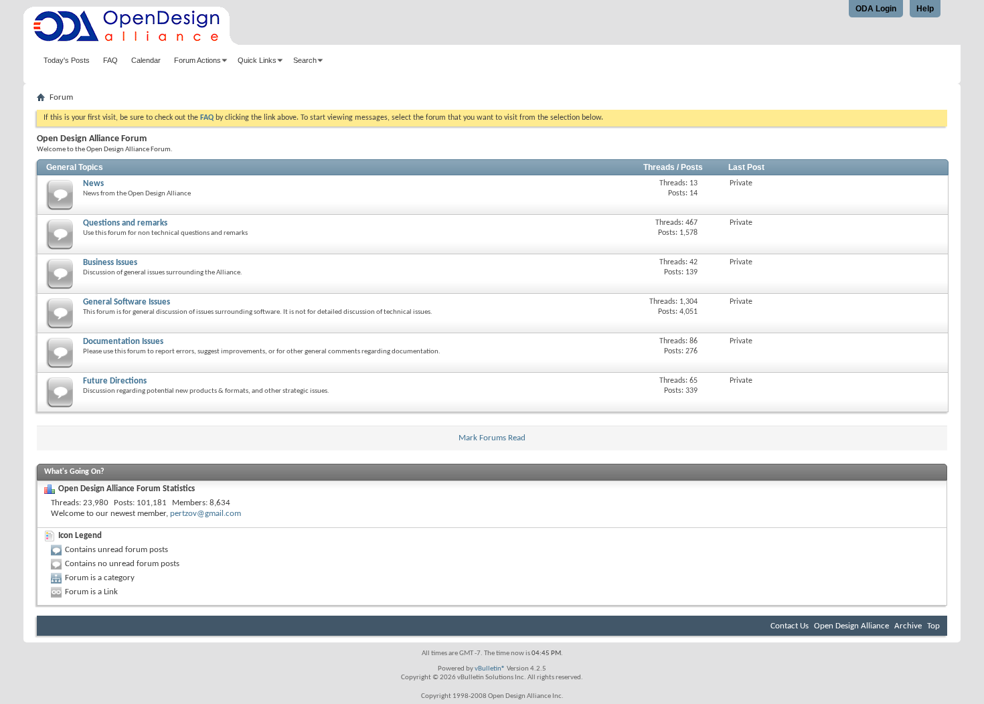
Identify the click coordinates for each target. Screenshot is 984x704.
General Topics (74, 167)
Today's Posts (67, 60)
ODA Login (875, 8)
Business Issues (110, 262)
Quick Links (257, 60)
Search (305, 60)
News (93, 183)
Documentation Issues (123, 341)
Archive (908, 626)
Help (925, 8)
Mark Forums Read (492, 438)
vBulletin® (490, 669)
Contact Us (789, 626)
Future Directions (115, 381)
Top (933, 626)
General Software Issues (126, 302)
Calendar (146, 60)
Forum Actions (197, 60)
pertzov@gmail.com (205, 513)
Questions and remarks (125, 223)
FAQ (110, 60)
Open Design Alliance (851, 626)
